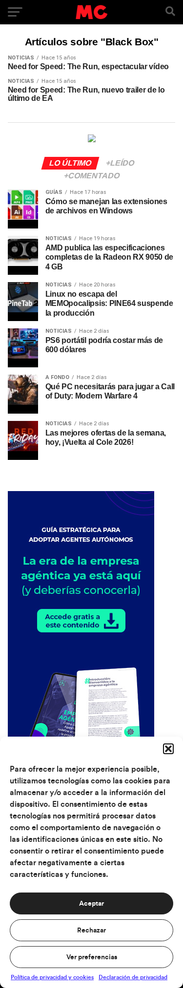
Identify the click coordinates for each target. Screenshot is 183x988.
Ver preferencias (91, 957)
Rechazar (91, 930)
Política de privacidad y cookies (52, 977)
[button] (168, 749)
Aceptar (91, 903)
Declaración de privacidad (133, 977)
